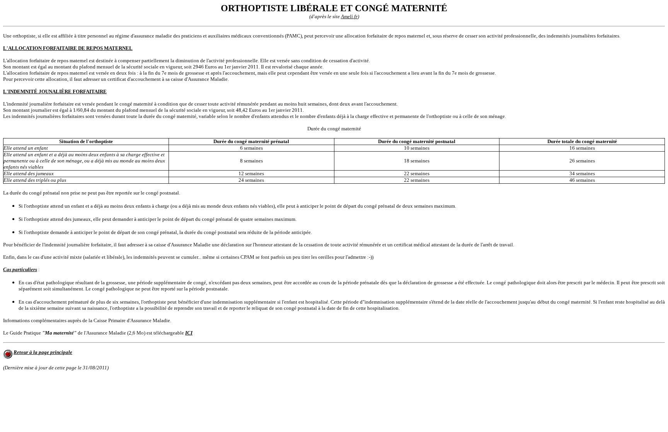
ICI (189, 333)
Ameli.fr (349, 16)
